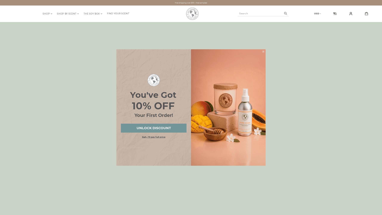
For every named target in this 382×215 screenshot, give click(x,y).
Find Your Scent (118, 14)
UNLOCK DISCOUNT (154, 128)
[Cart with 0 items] (366, 14)
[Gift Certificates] (335, 14)
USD (316, 13)
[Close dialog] (263, 51)
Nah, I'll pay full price (153, 137)
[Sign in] (350, 14)
